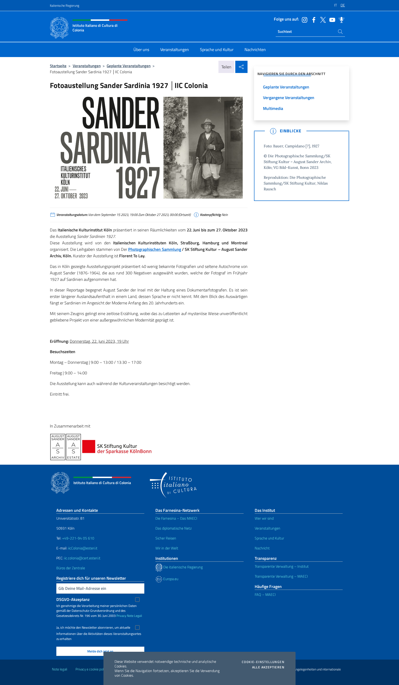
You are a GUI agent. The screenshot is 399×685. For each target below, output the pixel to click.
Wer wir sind (264, 518)
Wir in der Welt (166, 548)
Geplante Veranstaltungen (129, 66)
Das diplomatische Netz (173, 528)
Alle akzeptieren (268, 667)
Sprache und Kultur (269, 538)
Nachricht (262, 548)
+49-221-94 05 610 (78, 538)
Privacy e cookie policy (92, 669)
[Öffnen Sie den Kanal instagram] (303, 19)
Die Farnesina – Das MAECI (176, 518)
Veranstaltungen (87, 66)
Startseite (58, 66)
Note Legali (134, 615)
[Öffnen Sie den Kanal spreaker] (340, 19)
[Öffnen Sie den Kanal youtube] (331, 19)
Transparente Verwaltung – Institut (282, 566)
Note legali (59, 669)
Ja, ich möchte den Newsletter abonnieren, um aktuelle (93, 627)
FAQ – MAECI (265, 594)
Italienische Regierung (64, 5)
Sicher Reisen (165, 538)
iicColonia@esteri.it (82, 548)
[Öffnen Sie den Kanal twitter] (321, 19)
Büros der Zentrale (70, 568)
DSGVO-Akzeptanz (73, 599)
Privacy (121, 615)
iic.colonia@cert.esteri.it (82, 558)
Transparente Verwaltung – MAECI (281, 576)
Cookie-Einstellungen (263, 662)
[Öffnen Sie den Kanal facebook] (312, 19)
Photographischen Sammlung (154, 249)
